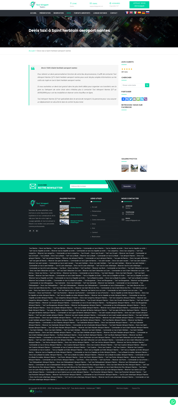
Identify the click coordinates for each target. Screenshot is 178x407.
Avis (93, 228)
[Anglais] (131, 12)
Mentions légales (122, 388)
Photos (94, 215)
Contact (95, 232)
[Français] (127, 12)
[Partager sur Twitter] (30, 230)
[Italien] (135, 12)
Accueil (33, 13)
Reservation (59, 13)
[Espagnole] (139, 12)
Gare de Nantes (76, 215)
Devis (69, 13)
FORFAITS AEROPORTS (82, 13)
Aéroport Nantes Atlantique (76, 222)
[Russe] (147, 12)
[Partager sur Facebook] (33, 230)
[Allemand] (143, 12)
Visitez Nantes (75, 208)
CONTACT (113, 13)
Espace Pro (136, 388)
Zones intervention (98, 219)
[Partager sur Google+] (37, 230)
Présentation (45, 13)
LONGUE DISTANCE (100, 13)
